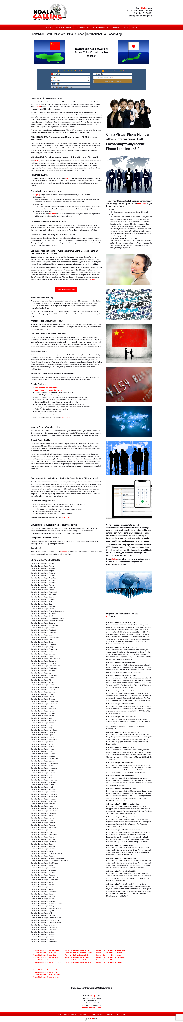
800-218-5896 (87, 1003)
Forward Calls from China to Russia (108, 955)
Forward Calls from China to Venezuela (46, 975)
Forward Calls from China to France (45, 957)
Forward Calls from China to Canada (45, 955)
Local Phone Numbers (98, 1014)
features (52, 214)
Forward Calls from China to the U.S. (45, 972)
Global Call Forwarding (70, 1014)
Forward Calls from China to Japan (77, 957)
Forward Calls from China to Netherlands (110, 950)
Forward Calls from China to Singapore (110, 957)
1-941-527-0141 (89, 1005)
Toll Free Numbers (84, 1014)
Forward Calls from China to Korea (77, 960)
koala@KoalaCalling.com (140, 15)
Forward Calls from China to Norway (109, 953)
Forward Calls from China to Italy (76, 955)
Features (109, 1014)
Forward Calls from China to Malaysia (78, 962)
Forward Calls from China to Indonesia (78, 953)
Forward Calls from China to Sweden (109, 960)
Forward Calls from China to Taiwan (109, 962)
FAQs (117, 1014)
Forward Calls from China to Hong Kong (47, 962)
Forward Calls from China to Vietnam (46, 977)
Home (59, 1014)
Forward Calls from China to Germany (46, 960)
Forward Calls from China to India (77, 950)
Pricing (123, 1014)
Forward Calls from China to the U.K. (45, 970)
